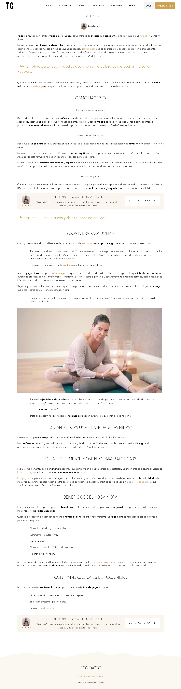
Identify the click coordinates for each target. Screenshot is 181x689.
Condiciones (81, 682)
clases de (103, 562)
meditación (87, 243)
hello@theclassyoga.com (90, 677)
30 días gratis (142, 201)
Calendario (65, 5)
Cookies (101, 682)
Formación (116, 5)
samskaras (88, 49)
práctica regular (28, 472)
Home (49, 5)
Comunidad (98, 5)
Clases (81, 5)
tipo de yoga (37, 86)
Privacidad (92, 682)
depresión (48, 608)
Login (149, 5)
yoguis (25, 478)
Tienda (132, 5)
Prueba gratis (165, 5)
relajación (145, 36)
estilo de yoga (139, 482)
